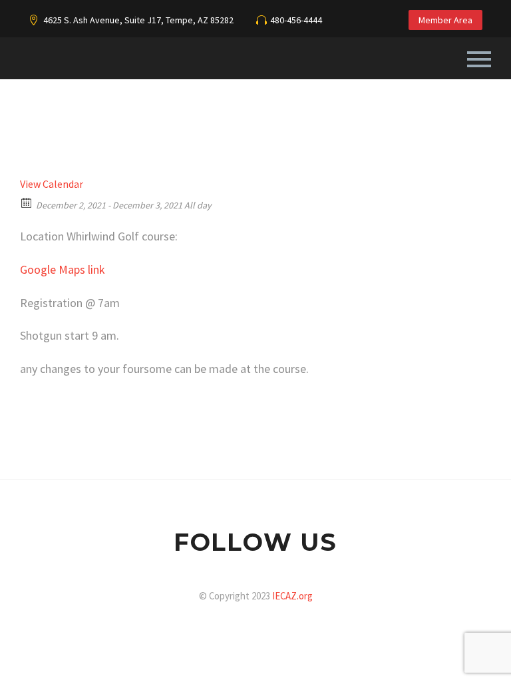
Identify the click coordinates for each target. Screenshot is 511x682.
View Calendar (51, 183)
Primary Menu (479, 59)
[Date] (27, 202)
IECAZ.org (292, 595)
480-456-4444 (296, 20)
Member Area (445, 20)
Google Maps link (62, 269)
